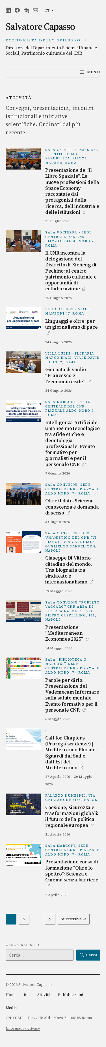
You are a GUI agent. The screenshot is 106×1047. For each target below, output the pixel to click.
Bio (27, 994)
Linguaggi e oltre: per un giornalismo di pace (71, 327)
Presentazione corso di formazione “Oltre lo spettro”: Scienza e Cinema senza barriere (71, 873)
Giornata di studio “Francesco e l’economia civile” (68, 375)
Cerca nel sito (23, 945)
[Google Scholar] (26, 10)
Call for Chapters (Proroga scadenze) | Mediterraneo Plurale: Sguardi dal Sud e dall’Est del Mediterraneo (71, 752)
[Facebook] (17, 10)
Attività (43, 994)
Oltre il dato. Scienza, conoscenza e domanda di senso (72, 506)
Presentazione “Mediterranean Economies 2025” (67, 633)
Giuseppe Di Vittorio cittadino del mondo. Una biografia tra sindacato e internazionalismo (69, 569)
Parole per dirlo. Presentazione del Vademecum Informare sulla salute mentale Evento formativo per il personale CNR (72, 695)
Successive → (73, 919)
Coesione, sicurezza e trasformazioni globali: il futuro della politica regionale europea (71, 816)
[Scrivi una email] (35, 10)
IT (51, 11)
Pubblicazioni (70, 994)
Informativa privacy (23, 1028)
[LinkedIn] (8, 10)
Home (11, 994)
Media (11, 1007)
